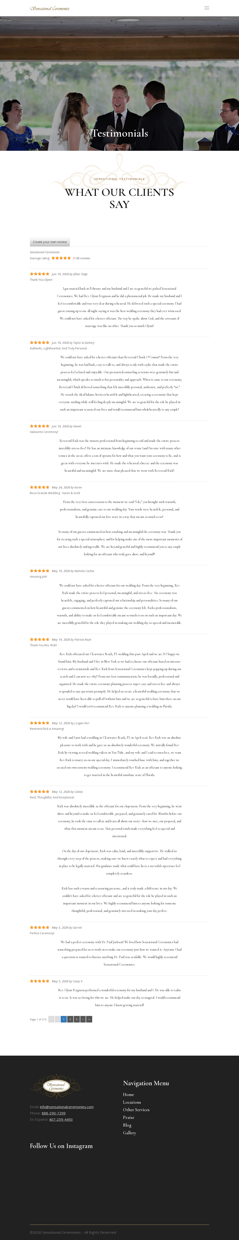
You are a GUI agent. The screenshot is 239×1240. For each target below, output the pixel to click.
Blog (127, 1125)
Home (128, 1094)
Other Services (136, 1109)
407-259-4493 (61, 1119)
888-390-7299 (54, 1113)
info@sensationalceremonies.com (67, 1106)
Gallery (129, 1132)
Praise (128, 1117)
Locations (132, 1102)
